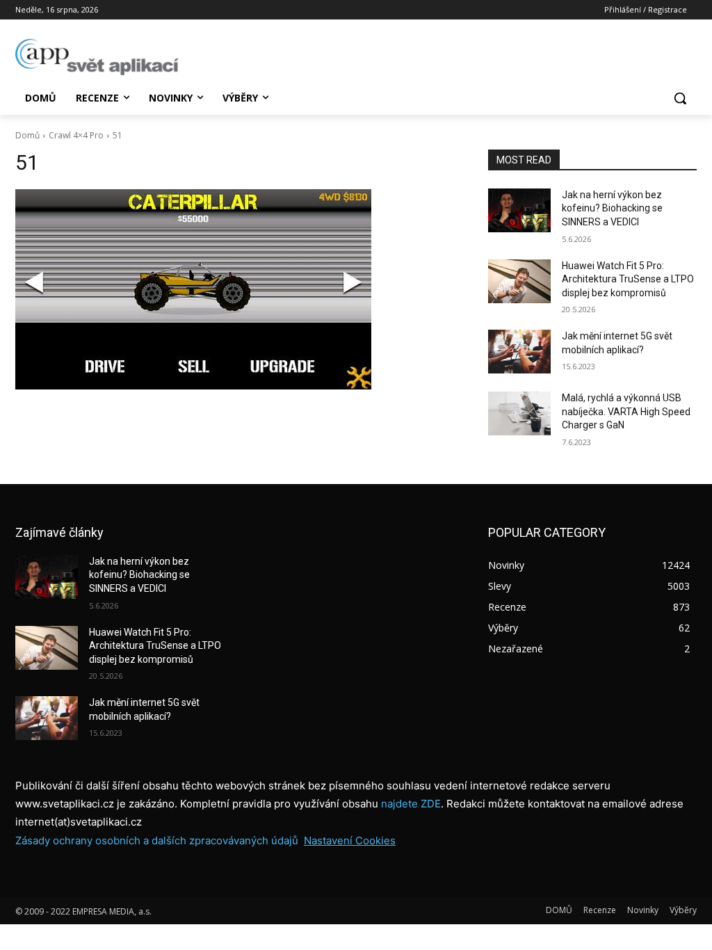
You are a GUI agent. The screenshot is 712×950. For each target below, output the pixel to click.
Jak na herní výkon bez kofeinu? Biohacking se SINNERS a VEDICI (612, 208)
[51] (237, 289)
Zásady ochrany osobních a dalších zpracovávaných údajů (156, 840)
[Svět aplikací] (97, 57)
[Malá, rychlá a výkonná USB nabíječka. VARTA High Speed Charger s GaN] (519, 413)
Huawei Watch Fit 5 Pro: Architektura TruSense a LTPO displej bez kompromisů (628, 279)
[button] (680, 98)
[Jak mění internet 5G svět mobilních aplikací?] (519, 351)
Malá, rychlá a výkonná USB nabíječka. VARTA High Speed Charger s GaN (626, 411)
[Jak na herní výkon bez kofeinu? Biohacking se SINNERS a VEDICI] (519, 210)
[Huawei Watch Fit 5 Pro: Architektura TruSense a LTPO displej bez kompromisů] (519, 281)
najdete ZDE (411, 803)
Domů (27, 135)
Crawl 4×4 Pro (76, 135)
